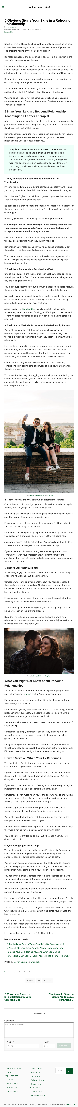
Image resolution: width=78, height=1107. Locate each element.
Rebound (47, 980)
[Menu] (3, 7)
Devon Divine (37, 676)
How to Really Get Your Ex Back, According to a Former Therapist (38, 956)
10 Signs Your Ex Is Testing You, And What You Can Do (33, 952)
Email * (46, 1042)
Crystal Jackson (11, 27)
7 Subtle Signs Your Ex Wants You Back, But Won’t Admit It (35, 944)
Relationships (8, 32)
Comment (9, 1020)
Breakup (30, 980)
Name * (10, 1042)
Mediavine (70, 1104)
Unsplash (50, 495)
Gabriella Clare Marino (37, 495)
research (29, 694)
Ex (39, 980)
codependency (29, 309)
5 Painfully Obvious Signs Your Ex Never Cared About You (35, 948)
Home (6, 972)
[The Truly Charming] (38, 7)
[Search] (69, 1071)
